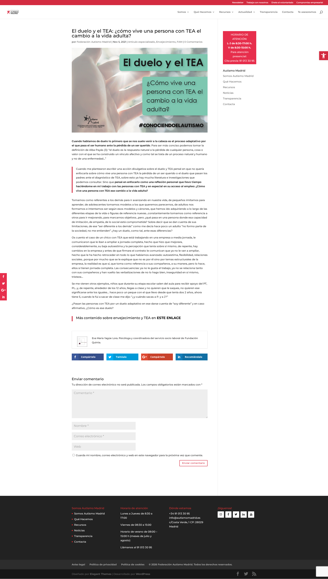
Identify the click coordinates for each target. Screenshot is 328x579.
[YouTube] (251, 514)
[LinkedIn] (244, 514)
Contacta (287, 12)
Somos (181, 12)
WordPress (143, 574)
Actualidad (245, 12)
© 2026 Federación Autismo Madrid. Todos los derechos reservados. (190, 564)
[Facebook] (228, 514)
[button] (323, 55)
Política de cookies (132, 564)
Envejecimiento (166, 41)
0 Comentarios (193, 41)
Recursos (224, 12)
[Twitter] (236, 514)
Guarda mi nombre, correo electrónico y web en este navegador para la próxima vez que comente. (139, 455)
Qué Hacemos (202, 12)
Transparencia (269, 12)
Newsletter (237, 3)
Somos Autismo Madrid (238, 76)
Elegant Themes (100, 574)
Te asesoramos (307, 12)
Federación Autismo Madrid (94, 41)
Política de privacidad (103, 564)
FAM (179, 41)
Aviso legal (78, 564)
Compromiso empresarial (309, 3)
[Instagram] (221, 514)
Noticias (228, 92)
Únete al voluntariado (282, 3)
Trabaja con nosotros (257, 3)
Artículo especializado (141, 41)
